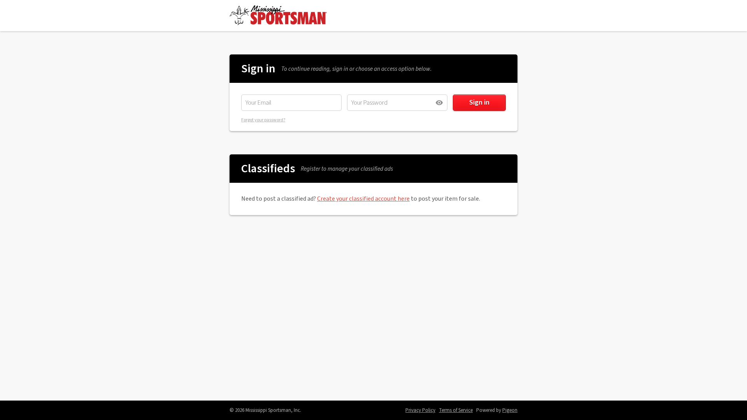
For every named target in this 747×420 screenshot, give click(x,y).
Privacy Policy (420, 410)
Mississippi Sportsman (278, 15)
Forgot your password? (263, 120)
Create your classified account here (363, 198)
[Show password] (439, 102)
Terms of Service (456, 410)
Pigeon (509, 410)
